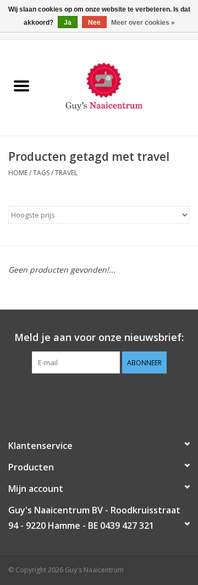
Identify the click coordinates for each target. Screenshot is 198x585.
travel (66, 172)
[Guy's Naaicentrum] (120, 87)
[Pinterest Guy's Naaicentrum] (99, 396)
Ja (68, 22)
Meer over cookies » (143, 22)
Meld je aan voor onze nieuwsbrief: (99, 337)
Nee (94, 22)
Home (18, 172)
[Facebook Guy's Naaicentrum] (79, 396)
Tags (41, 172)
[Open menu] (21, 85)
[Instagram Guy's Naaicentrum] (119, 396)
